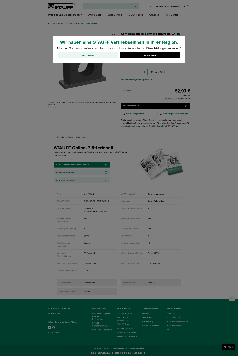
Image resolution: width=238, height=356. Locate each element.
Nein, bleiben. (88, 55)
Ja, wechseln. (150, 55)
